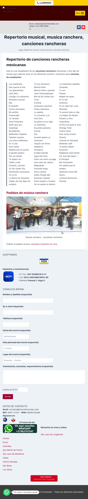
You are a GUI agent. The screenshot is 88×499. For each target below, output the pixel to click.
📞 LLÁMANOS (44, 3)
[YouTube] (83, 27)
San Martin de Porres (12, 450)
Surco (5, 442)
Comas (6, 438)
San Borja (7, 466)
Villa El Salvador (10, 462)
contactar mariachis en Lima (44, 244)
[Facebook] (79, 27)
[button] (6, 492)
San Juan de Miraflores (13, 454)
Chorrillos (7, 446)
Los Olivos (7, 469)
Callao (5, 458)
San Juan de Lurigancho (52, 434)
